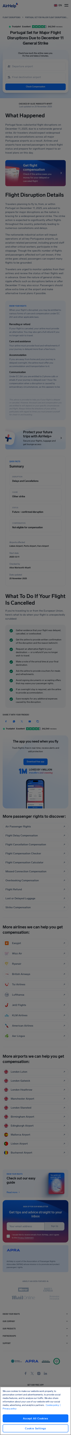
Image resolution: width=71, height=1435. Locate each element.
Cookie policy (52, 1405)
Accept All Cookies (35, 1418)
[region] (35, 1411)
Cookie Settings (35, 1428)
